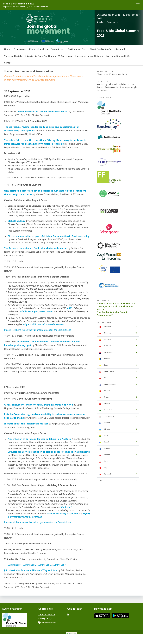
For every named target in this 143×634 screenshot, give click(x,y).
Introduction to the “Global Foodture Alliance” (42, 111)
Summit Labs (57, 49)
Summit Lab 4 (59, 564)
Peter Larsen (46, 311)
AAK (69, 308)
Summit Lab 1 (15, 564)
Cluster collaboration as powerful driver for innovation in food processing (49, 236)
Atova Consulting (56, 513)
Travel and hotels (13, 56)
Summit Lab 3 (44, 564)
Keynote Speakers (38, 49)
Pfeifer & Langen (29, 311)
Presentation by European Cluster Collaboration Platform (40, 439)
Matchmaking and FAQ (118, 56)
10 (136, 333)
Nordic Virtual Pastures (51, 324)
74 (136, 326)
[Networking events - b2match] (47, 622)
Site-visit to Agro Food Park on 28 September (48, 56)
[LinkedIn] (68, 614)
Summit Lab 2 (29, 564)
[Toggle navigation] (138, 5)
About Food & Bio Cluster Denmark (108, 49)
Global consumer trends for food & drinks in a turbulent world (38, 404)
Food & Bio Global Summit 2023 (18, 3)
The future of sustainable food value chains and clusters (35, 248)
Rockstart (66, 507)
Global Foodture (17, 221)
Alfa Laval (72, 513)
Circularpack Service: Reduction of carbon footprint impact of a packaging (49, 451)
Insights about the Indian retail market (26, 423)
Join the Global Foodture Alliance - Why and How (30, 570)
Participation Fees (77, 49)
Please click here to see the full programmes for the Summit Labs (37, 329)
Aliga (26, 324)
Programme (20, 49)
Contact (8, 62)
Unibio (33, 324)
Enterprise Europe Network (89, 56)
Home (7, 49)
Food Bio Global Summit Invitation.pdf (116, 303)
